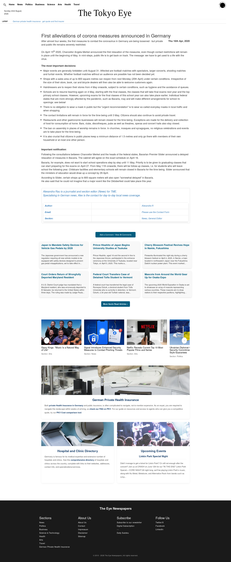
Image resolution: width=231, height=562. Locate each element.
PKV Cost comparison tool (69, 412)
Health (68, 4)
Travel (77, 4)
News (20, 4)
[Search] (4, 4)
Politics (29, 4)
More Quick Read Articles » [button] (115, 304)
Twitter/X (160, 522)
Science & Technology (49, 532)
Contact (81, 526)
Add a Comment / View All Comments (115, 234)
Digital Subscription (125, 526)
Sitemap (82, 536)
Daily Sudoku (123, 532)
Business (40, 4)
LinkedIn (159, 529)
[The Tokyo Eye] (222, 4)
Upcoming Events (153, 451)
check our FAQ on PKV (100, 408)
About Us (82, 522)
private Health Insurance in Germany (66, 405)
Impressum (83, 529)
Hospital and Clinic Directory (77, 451)
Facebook (160, 526)
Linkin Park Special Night (153, 456)
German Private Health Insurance (115, 400)
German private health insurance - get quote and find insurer (38, 21)
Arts (60, 4)
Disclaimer (83, 532)
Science (51, 4)
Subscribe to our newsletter (129, 522)
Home (12, 4)
